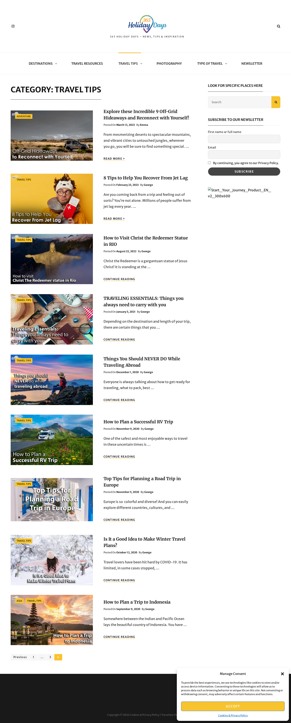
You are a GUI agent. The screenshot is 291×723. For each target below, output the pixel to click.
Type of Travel (210, 64)
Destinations (41, 64)
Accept (233, 706)
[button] (282, 674)
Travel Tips (128, 64)
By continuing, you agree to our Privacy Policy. (246, 163)
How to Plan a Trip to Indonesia (137, 602)
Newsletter (251, 64)
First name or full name (224, 132)
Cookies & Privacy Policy (233, 715)
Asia (19, 600)
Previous (20, 657)
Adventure (24, 116)
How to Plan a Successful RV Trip (138, 421)
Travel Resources (87, 64)
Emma (144, 124)
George (148, 184)
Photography (169, 64)
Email (212, 147)
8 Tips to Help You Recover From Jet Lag (146, 177)
